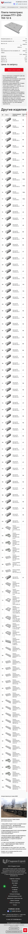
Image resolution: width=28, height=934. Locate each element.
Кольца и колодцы (15, 894)
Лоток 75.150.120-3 (16, 192)
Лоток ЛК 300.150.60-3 (16, 205)
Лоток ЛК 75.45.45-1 (15, 488)
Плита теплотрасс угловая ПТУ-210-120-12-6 (16, 591)
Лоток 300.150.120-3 (16, 179)
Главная (3, 7)
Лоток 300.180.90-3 (16, 133)
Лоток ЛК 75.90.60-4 (15, 389)
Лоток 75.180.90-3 (16, 146)
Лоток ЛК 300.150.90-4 (16, 238)
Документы (15, 887)
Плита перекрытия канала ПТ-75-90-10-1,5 (17, 675)
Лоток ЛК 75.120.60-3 (16, 323)
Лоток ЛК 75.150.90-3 (16, 244)
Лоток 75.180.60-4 (16, 126)
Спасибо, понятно (14, 928)
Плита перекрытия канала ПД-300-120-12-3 (16, 542)
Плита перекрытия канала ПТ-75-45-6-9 (17, 708)
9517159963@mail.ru (15, 919)
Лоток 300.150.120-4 (16, 185)
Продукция (15, 881)
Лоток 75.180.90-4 (16, 152)
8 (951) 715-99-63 (22, 4)
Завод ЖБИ (6, 868)
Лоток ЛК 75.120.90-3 (16, 350)
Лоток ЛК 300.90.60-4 (16, 422)
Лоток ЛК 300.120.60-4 (16, 317)
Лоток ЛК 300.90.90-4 (16, 409)
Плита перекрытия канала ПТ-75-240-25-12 (17, 780)
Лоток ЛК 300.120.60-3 (16, 310)
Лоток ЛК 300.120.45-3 (16, 363)
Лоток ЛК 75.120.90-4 (16, 356)
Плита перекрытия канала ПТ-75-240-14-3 (17, 760)
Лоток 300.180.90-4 (16, 139)
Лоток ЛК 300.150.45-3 (16, 251)
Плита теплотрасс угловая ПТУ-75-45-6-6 (16, 528)
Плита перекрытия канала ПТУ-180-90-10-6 (16, 584)
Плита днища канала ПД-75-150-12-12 (17, 564)
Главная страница (15, 878)
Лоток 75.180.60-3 (16, 119)
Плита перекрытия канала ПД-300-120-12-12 (16, 535)
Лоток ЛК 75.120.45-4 (16, 304)
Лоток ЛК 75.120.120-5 (16, 297)
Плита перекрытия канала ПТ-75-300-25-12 (17, 721)
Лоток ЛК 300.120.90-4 (16, 343)
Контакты (15, 891)
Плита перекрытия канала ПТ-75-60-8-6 (17, 662)
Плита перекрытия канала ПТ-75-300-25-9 (17, 728)
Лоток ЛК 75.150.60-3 (16, 218)
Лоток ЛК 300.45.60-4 (16, 501)
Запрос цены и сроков (14, 70)
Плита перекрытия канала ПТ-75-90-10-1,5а (17, 682)
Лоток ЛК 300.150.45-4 (16, 258)
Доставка (15, 883)
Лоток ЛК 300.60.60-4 (16, 481)
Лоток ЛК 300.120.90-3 (16, 337)
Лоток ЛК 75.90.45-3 (15, 455)
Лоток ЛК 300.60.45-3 (16, 521)
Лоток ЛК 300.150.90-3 (16, 231)
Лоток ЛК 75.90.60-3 (15, 383)
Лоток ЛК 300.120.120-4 (16, 277)
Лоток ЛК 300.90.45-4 (16, 448)
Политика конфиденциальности (14, 931)
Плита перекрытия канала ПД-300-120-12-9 (16, 550)
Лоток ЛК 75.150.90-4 (16, 172)
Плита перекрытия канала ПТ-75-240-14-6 (17, 767)
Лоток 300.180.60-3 (16, 159)
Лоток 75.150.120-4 (16, 198)
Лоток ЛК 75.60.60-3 (15, 429)
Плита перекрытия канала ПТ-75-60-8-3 (17, 655)
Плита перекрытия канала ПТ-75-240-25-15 (17, 787)
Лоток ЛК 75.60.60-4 (15, 435)
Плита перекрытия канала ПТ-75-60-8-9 (17, 668)
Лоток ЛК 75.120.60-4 (16, 330)
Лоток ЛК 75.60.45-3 (15, 468)
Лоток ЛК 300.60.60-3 (16, 475)
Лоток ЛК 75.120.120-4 (16, 291)
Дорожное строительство (14, 898)
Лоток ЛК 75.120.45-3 (16, 376)
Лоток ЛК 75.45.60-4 (15, 514)
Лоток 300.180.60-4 (16, 166)
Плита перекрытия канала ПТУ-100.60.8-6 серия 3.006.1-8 (17, 641)
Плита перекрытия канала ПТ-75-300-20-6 (17, 714)
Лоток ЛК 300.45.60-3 (16, 495)
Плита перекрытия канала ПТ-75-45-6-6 (17, 701)
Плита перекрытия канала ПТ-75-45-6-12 (17, 734)
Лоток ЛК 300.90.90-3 (16, 402)
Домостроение (14, 900)
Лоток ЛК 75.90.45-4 (15, 462)
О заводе (14, 889)
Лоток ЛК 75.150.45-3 (16, 264)
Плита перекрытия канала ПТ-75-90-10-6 (17, 695)
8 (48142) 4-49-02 (21, 2)
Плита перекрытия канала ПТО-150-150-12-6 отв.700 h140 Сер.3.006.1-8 (16, 600)
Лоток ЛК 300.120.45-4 (16, 370)
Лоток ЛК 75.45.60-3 (15, 508)
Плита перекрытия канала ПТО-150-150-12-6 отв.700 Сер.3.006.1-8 (16, 610)
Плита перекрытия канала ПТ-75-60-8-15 (17, 649)
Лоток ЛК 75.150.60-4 (16, 225)
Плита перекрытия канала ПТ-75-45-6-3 (17, 747)
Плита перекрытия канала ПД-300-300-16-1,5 (16, 557)
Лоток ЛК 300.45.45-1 (16, 577)
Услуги (15, 885)
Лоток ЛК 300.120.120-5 (16, 284)
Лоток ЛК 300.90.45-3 (16, 442)
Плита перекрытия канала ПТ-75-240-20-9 (17, 774)
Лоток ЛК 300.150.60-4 (16, 212)
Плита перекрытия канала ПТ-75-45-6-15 (17, 741)
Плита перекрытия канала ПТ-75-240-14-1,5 (17, 754)
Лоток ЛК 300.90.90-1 (16, 396)
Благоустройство (15, 902)
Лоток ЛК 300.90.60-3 (16, 416)
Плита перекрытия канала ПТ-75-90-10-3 (17, 688)
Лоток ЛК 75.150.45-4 (16, 271)
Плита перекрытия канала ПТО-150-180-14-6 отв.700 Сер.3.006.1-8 (16, 618)
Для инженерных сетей (12, 7)
